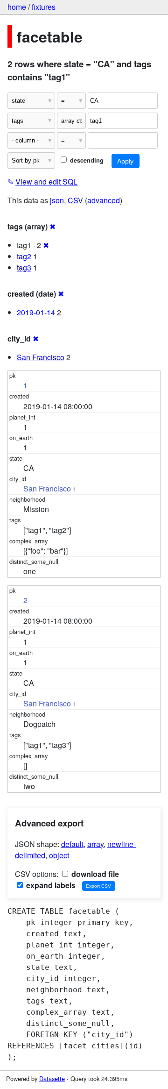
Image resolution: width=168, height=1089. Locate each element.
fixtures (44, 6)
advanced (103, 200)
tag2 (24, 256)
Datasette (52, 1078)
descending (86, 160)
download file (94, 873)
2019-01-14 (36, 312)
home (16, 6)
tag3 (24, 267)
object (59, 855)
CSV (75, 200)
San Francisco (40, 357)
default (72, 844)
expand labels (50, 885)
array (95, 844)
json (57, 200)
